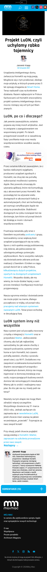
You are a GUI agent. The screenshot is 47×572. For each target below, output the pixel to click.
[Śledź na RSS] (29, 551)
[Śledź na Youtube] (45, 7)
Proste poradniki (11, 534)
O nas (6, 528)
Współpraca (9, 531)
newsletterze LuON (28, 413)
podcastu (30, 234)
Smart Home (33, 87)
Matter (18, 338)
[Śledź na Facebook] (32, 7)
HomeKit (29, 334)
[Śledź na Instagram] (41, 7)
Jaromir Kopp (23, 65)
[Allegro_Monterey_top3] (23, 160)
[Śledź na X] (37, 7)
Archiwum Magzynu (12, 538)
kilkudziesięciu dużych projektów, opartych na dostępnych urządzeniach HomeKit (22, 274)
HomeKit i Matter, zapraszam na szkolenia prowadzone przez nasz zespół (22, 438)
